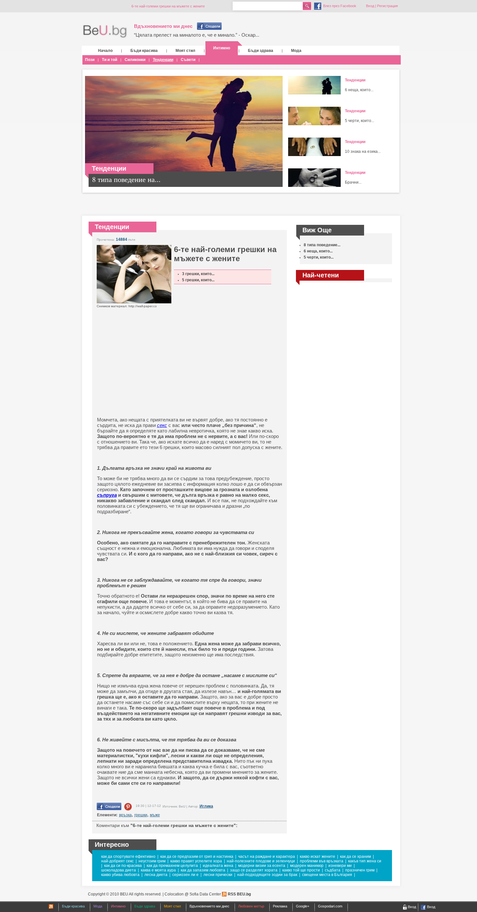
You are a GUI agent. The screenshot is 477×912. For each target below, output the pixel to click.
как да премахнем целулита (172, 865)
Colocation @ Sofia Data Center (193, 894)
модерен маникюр (307, 865)
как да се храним (355, 856)
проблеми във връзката (321, 861)
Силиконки (135, 59)
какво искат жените (317, 856)
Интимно (221, 48)
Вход (370, 6)
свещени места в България (327, 874)
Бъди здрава (260, 50)
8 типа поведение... (322, 245)
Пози (89, 59)
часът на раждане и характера (266, 856)
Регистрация (387, 6)
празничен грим (359, 870)
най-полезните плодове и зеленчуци (261, 861)
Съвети (188, 59)
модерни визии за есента (261, 865)
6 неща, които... (359, 90)
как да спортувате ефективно (128, 856)
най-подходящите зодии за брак (267, 874)
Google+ (302, 906)
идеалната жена (218, 865)
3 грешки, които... (198, 274)
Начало (105, 50)
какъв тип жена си (364, 861)
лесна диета (155, 874)
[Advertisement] (175, 369)
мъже (155, 815)
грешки (140, 815)
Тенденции (163, 59)
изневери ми (340, 865)
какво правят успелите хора (196, 861)
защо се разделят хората (253, 870)
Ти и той (109, 59)
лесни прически (217, 874)
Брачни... (353, 182)
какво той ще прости (301, 870)
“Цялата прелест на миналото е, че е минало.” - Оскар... (196, 35)
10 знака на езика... (363, 151)
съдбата (332, 870)
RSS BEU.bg (239, 894)
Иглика (206, 806)
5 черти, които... (359, 120)
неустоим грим (152, 861)
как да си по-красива (123, 865)
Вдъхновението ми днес (163, 26)
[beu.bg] (105, 32)
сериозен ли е (185, 874)
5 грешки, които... (198, 280)
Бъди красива (144, 50)
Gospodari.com (330, 906)
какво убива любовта (120, 874)
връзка (125, 815)
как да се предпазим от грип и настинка (196, 856)
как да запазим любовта (203, 870)
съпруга (107, 495)
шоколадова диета (118, 870)
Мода (296, 50)
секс (162, 425)
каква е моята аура (158, 870)
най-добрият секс (117, 861)
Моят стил (185, 50)
